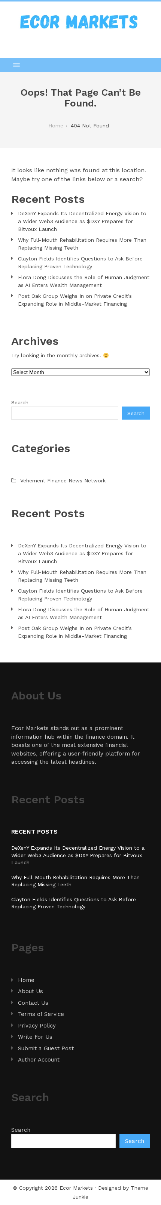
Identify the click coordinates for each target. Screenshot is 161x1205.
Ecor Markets (76, 1188)
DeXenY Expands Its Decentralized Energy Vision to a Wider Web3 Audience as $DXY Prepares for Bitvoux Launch (82, 221)
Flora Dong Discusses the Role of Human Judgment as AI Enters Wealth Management (83, 281)
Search (19, 402)
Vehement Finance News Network (63, 480)
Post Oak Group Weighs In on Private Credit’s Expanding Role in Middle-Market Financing (75, 300)
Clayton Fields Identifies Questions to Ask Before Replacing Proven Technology (80, 262)
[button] (80, 65)
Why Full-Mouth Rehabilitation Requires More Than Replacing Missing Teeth (82, 244)
